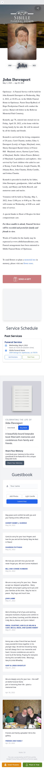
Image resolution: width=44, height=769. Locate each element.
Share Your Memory (14, 463)
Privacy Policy (15, 759)
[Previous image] (5, 714)
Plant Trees (30, 357)
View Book (11, 428)
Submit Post (22, 501)
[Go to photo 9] (25, 726)
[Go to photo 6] (21, 726)
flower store (28, 263)
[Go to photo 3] (17, 726)
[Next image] (39, 714)
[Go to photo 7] (22, 726)
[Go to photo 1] (14, 726)
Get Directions (13, 357)
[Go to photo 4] (18, 726)
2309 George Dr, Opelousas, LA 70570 (23, 352)
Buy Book (23, 428)
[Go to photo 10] (26, 726)
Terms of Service (28, 759)
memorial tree (30, 259)
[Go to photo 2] (15, 726)
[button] (22, 714)
